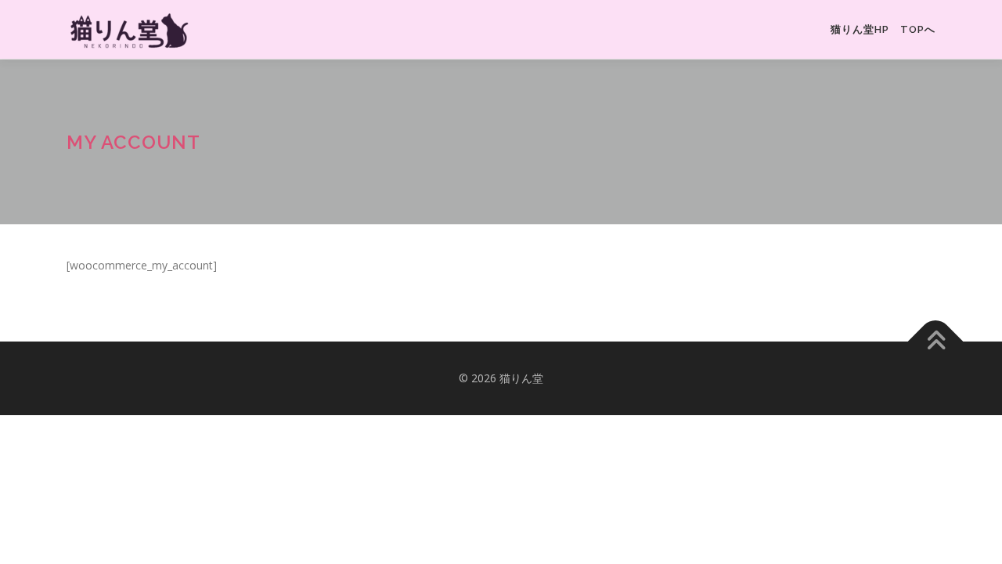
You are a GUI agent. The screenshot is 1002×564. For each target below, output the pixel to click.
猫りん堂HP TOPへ (883, 29)
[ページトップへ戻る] (936, 342)
